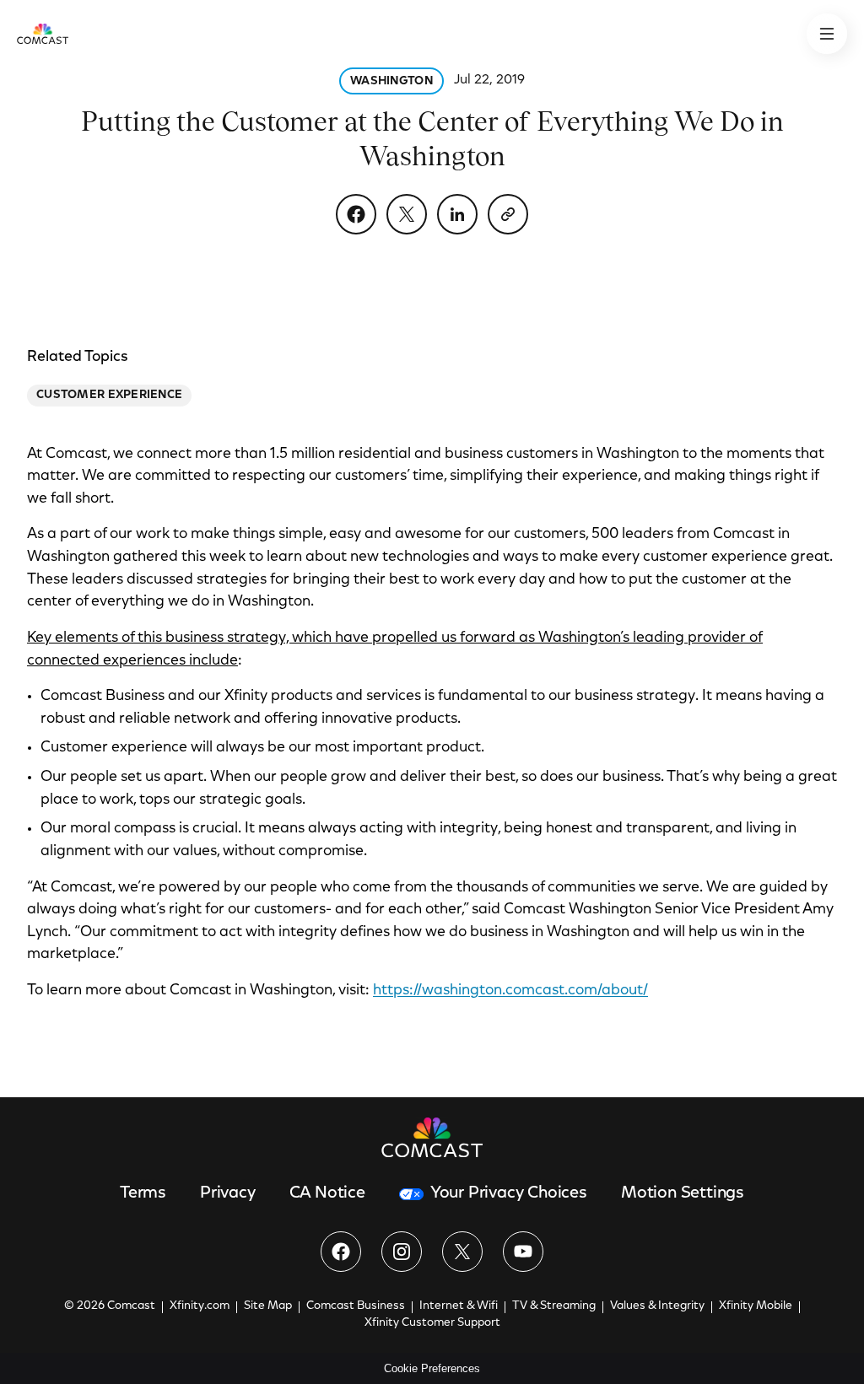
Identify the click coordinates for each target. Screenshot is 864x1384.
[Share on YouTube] (523, 1251)
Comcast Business (355, 1306)
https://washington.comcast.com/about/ (510, 991)
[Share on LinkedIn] (457, 214)
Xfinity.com (200, 1306)
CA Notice (327, 1193)
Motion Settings (682, 1193)
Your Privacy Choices (508, 1193)
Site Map (268, 1306)
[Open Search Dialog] (827, 33)
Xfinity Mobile (755, 1306)
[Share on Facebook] (356, 214)
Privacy (228, 1193)
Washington (391, 82)
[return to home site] (42, 34)
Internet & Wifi (458, 1306)
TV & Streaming (554, 1306)
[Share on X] (406, 214)
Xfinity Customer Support (432, 1323)
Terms (143, 1193)
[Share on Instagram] (401, 1251)
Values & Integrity (657, 1306)
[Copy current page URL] (508, 214)
